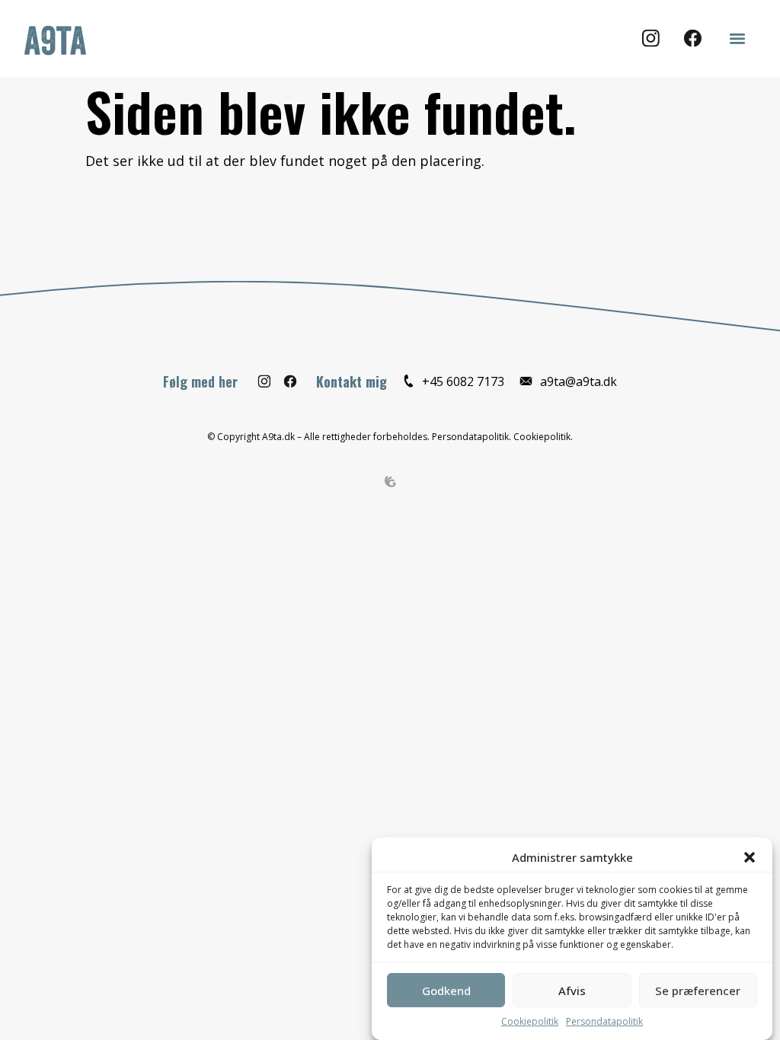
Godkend (446, 990)
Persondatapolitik (604, 1021)
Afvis (572, 990)
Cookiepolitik (529, 1021)
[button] (749, 857)
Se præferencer (697, 990)
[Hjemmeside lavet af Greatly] (390, 480)
